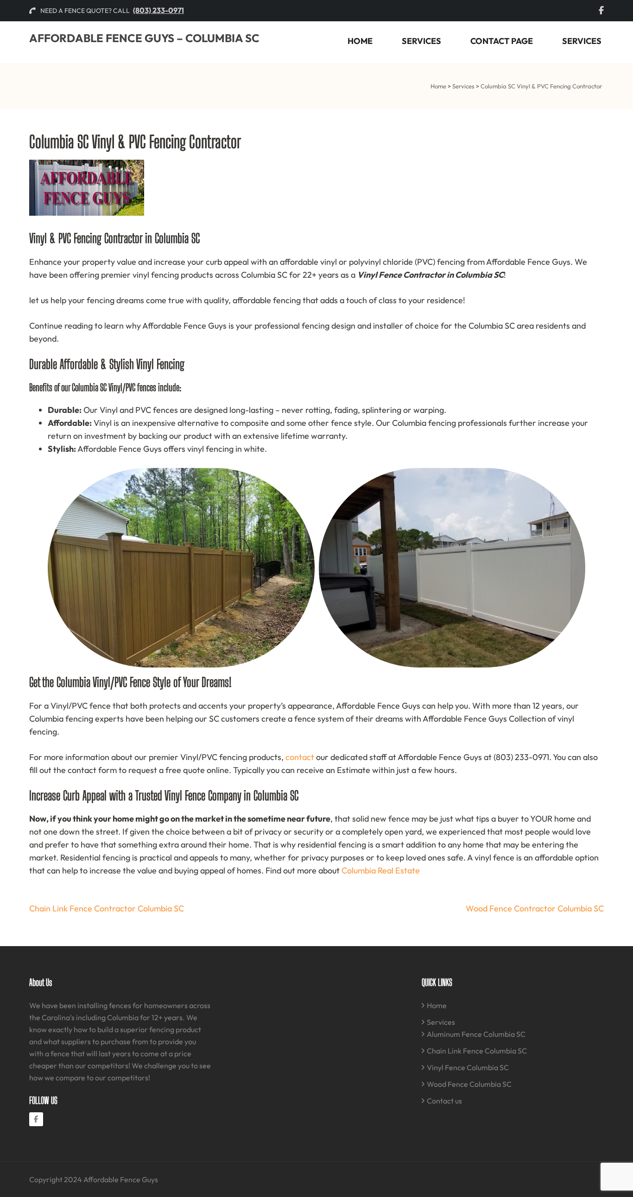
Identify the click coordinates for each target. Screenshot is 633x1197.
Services (421, 41)
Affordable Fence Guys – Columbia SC (144, 38)
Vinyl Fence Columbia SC (468, 1067)
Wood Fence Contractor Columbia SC (535, 908)
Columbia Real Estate (381, 870)
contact (299, 757)
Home (360, 41)
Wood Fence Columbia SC (469, 1084)
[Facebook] (36, 1119)
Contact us (444, 1100)
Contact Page (501, 41)
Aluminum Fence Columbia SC (476, 1034)
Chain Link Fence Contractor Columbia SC (106, 908)
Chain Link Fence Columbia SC (477, 1050)
